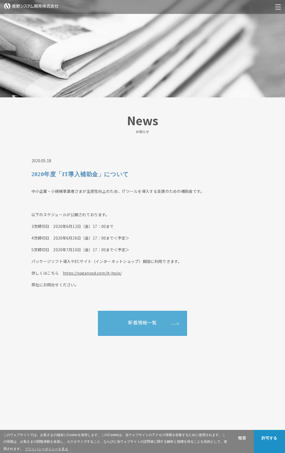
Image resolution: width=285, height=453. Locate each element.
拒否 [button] (242, 438)
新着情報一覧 (142, 322)
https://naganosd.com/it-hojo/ (92, 273)
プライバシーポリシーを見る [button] (46, 449)
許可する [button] (269, 438)
